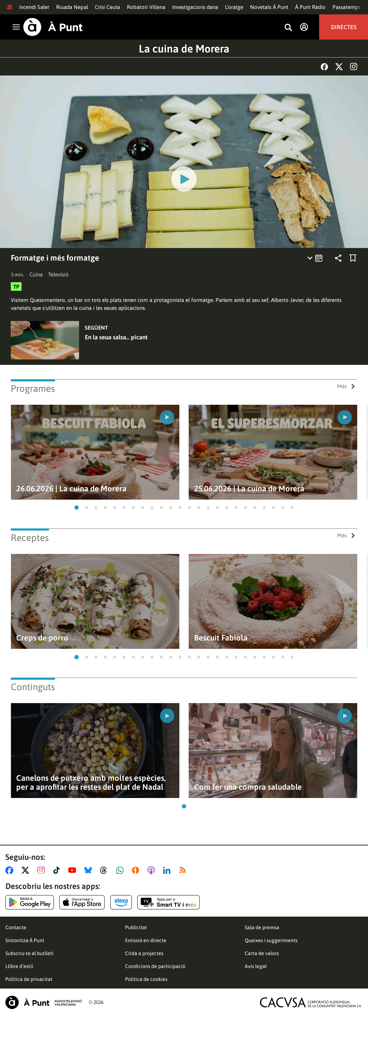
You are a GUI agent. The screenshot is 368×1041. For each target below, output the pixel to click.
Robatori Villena (146, 7)
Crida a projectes (144, 953)
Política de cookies (146, 979)
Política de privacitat (28, 979)
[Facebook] (324, 66)
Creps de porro (42, 637)
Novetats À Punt (269, 7)
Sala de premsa (262, 927)
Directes (343, 27)
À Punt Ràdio (310, 7)
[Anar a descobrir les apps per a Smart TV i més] (168, 902)
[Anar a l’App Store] (82, 902)
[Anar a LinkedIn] (168, 870)
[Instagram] (353, 66)
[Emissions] (315, 258)
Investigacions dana (195, 7)
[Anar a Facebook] (10, 870)
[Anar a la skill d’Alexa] (121, 902)
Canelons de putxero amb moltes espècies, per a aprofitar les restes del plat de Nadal (91, 783)
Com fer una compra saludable (248, 787)
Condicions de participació (155, 966)
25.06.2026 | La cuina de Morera (249, 488)
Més (342, 386)
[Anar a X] (27, 870)
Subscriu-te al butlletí (29, 953)
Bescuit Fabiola (221, 637)
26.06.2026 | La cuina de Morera (71, 488)
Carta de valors (262, 953)
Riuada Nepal (72, 7)
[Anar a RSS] (184, 870)
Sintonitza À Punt (24, 940)
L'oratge (234, 7)
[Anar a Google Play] (29, 902)
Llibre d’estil (19, 966)
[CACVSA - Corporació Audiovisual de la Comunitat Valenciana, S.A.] (311, 1002)
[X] (339, 66)
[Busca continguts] (288, 28)
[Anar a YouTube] (73, 870)
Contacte (15, 927)
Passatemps (346, 7)
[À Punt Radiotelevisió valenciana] (43, 1002)
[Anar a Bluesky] (89, 870)
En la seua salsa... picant (116, 337)
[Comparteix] (338, 258)
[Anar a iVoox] (137, 870)
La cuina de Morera (184, 48)
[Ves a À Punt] (53, 27)
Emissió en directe (145, 940)
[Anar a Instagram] (42, 870)
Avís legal (256, 966)
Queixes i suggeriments (271, 940)
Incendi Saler (34, 7)
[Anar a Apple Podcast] (152, 870)
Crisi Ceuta (107, 7)
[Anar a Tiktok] (58, 870)
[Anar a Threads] (105, 870)
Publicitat (136, 927)
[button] (76, 507)
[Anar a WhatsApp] (121, 870)
